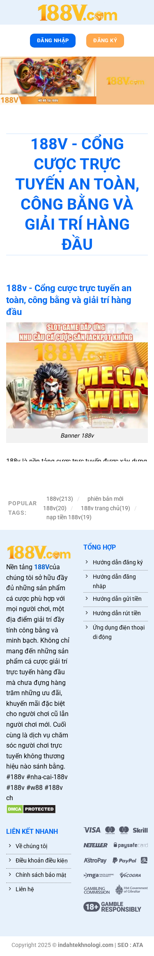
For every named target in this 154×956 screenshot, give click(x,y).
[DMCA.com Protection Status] (31, 808)
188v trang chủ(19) (105, 508)
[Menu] (10, 14)
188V (41, 567)
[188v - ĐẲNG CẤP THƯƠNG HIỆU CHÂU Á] (77, 12)
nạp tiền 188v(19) (69, 517)
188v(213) (59, 498)
